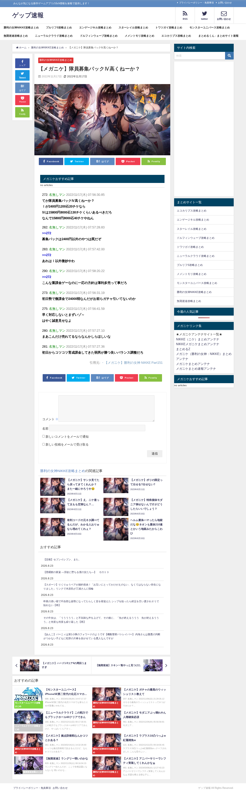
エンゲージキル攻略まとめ (95, 27)
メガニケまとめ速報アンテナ (196, 368)
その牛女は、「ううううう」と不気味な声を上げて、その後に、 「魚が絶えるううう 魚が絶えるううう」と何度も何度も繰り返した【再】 (101, 620)
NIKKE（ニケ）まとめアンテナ (197, 339)
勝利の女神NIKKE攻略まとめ (21, 27)
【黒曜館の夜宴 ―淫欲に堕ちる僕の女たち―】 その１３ (76, 572)
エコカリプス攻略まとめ (176, 35)
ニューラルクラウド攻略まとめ (54, 35)
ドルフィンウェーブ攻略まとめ (99, 35)
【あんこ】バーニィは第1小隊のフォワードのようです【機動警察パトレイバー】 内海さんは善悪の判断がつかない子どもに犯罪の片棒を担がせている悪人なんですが (101, 636)
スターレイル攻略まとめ (133, 27)
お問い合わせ (225, 3)
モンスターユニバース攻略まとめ (209, 27)
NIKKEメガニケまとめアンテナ (197, 344)
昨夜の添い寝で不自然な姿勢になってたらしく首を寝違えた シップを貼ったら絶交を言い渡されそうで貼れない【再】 (101, 603)
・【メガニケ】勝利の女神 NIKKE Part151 (132, 362)
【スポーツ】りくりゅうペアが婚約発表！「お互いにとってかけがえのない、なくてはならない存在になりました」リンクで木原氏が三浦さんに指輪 (102, 586)
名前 (45, 428)
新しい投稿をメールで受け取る (67, 444)
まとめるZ (183, 349)
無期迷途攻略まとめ (16, 35)
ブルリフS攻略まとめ (59, 27)
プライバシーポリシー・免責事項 (196, 3)
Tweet (22, 78)
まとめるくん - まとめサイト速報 (218, 35)
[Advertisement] (204, 129)
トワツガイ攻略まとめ (168, 27)
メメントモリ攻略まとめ (139, 35)
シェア (22, 65)
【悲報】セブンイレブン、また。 (62, 559)
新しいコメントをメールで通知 (67, 436)
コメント (50, 419)
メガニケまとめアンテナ (193, 363)
